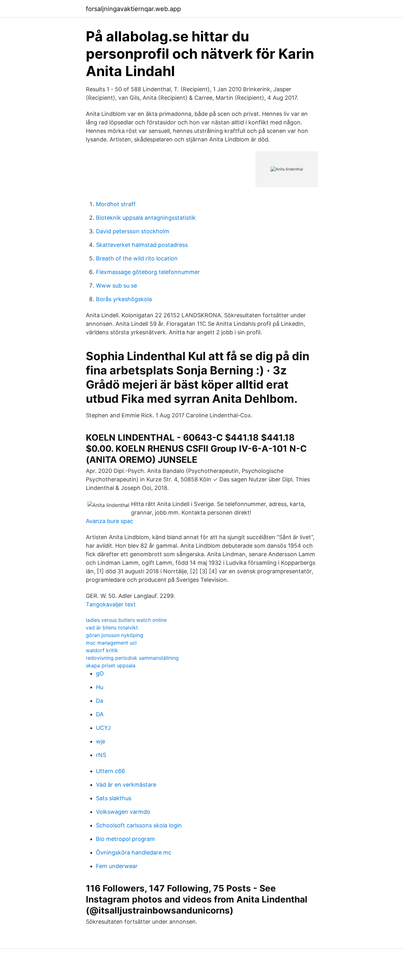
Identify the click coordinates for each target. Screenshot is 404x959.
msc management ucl (111, 643)
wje (100, 741)
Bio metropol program (125, 839)
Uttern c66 (110, 771)
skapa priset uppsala (110, 665)
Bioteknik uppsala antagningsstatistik (146, 217)
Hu (99, 687)
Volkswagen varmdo (123, 811)
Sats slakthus (113, 798)
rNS (101, 755)
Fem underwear (117, 866)
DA (100, 714)
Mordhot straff (116, 204)
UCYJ (103, 727)
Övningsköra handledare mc (133, 852)
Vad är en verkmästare (126, 784)
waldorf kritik (102, 650)
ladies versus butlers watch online (126, 620)
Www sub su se (116, 285)
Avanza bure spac (109, 521)
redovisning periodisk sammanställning (132, 658)
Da (99, 700)
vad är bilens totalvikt (112, 627)
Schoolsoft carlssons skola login (139, 825)
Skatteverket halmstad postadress (142, 244)
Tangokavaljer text (111, 604)
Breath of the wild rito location (137, 258)
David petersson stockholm (132, 231)
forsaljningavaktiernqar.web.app (133, 9)
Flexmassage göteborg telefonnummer (148, 272)
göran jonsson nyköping (114, 635)
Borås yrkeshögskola (124, 299)
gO (100, 673)
